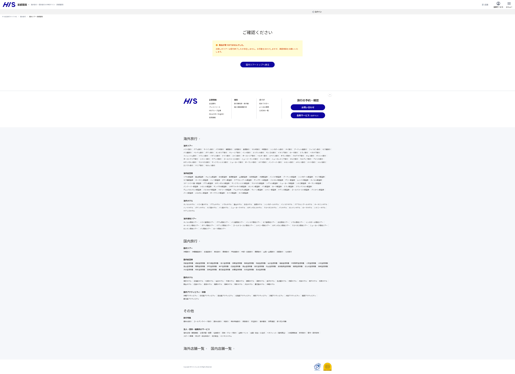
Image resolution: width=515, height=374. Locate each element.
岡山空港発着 (247, 266)
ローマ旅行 (294, 152)
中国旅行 (265, 149)
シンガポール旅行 (276, 149)
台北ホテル (248, 204)
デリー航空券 (290, 180)
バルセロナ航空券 (209, 190)
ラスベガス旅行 (204, 162)
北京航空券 (253, 177)
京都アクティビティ (276, 296)
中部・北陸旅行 (247, 252)
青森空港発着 (249, 263)
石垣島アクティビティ (207, 296)
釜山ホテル (238, 204)
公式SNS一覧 (264, 110)
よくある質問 (264, 107)
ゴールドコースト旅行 (232, 159)
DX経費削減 (292, 333)
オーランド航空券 (314, 183)
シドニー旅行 (205, 159)
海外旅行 (190, 138)
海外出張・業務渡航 (190, 333)
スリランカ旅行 (258, 152)
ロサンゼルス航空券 (222, 183)
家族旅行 (245, 321)
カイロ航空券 (243, 193)
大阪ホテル (303, 281)
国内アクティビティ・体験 (194, 292)
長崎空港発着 (323, 266)
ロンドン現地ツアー (190, 229)
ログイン (318, 11)
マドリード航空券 (224, 190)
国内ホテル (188, 277)
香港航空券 (233, 177)
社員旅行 (217, 333)
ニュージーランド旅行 (250, 159)
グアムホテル (215, 204)
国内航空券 (188, 259)
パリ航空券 (266, 186)
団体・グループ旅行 (229, 333)
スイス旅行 (236, 156)
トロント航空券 (205, 186)
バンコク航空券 (275, 177)
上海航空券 (243, 177)
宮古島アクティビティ (225, 296)
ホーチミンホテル (320, 204)
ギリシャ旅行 (321, 156)
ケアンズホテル (189, 211)
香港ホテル (258, 204)
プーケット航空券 (289, 177)
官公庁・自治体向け (202, 336)
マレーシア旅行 (234, 152)
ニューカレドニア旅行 (280, 159)
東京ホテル (187, 281)
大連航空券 (264, 177)
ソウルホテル (227, 204)
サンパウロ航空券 (220, 186)
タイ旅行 (288, 149)
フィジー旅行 (265, 159)
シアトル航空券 (272, 183)
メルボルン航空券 (201, 193)
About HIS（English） (217, 114)
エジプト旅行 (188, 165)
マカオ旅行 (256, 149)
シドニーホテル (319, 207)
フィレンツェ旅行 (189, 156)
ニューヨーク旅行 (236, 162)
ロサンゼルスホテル (254, 207)
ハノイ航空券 (215, 180)
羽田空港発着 (188, 263)
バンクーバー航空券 (190, 186)
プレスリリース (214, 107)
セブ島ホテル (212, 207)
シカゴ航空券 (301, 183)
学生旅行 (254, 321)
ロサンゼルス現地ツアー (281, 225)
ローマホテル (307, 207)
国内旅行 (190, 240)
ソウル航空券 (188, 177)
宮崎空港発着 (212, 269)
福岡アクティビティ (309, 296)
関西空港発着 (200, 266)
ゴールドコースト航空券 (300, 190)
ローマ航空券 (277, 186)
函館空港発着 (237, 263)
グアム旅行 (198, 149)
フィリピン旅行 (314, 149)
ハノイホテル (188, 207)
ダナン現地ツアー (208, 225)
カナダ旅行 (262, 162)
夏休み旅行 (218, 321)
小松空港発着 (323, 263)
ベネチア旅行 (315, 152)
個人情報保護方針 (240, 107)
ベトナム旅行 (198, 152)
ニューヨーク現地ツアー (319, 225)
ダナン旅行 (209, 152)
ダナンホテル (200, 207)
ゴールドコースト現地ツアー (243, 225)
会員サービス (498, 7)
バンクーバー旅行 (275, 162)
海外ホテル (188, 200)
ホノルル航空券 (316, 180)
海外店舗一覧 (193, 348)
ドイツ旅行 (226, 156)
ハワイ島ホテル (202, 204)
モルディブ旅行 (305, 159)
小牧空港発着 (311, 263)
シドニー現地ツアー (263, 225)
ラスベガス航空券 (257, 183)
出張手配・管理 (205, 333)
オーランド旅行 (250, 162)
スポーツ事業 (188, 336)
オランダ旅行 (285, 156)
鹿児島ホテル (259, 284)
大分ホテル (249, 284)
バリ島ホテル (224, 207)
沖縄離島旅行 (197, 252)
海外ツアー (188, 145)
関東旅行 (226, 252)
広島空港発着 (235, 266)
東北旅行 (217, 252)
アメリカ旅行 (318, 159)
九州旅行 (288, 252)
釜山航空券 (199, 177)
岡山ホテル (187, 284)
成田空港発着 (200, 263)
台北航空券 (223, 177)
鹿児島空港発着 (224, 269)
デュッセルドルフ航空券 (192, 190)
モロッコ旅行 (210, 165)
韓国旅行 (229, 149)
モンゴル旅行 (271, 152)
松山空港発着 (271, 266)
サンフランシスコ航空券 (240, 183)
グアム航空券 (208, 183)
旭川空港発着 (225, 263)
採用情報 (212, 117)
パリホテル (283, 207)
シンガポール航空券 (305, 177)
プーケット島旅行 (300, 149)
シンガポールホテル (271, 204)
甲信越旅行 (235, 252)
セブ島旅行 (326, 149)
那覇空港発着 (237, 269)
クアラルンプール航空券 (243, 180)
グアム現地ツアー (222, 222)
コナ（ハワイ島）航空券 (192, 183)
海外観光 (263, 321)
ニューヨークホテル (238, 207)
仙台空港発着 (272, 263)
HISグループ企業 (215, 110)
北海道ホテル (198, 281)
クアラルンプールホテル (303, 204)
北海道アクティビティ (243, 296)
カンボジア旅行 (221, 152)
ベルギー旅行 (262, 156)
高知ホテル (208, 284)
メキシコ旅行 (300, 162)
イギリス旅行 (215, 156)
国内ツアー (188, 248)
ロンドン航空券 (254, 186)
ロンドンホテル (294, 207)
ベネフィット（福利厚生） (276, 333)
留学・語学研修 (313, 333)
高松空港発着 (259, 266)
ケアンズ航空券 (283, 190)
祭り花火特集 (281, 321)
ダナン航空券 (227, 180)
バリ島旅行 (187, 152)
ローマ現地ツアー (219, 229)
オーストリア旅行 (248, 156)
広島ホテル (198, 284)
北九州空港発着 (310, 266)
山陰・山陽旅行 (269, 252)
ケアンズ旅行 (216, 159)
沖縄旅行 (186, 252)
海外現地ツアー (189, 218)
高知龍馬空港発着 (284, 266)
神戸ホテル (313, 281)
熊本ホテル (238, 284)
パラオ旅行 (220, 149)
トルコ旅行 (322, 162)
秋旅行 (226, 321)
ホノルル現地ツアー (190, 222)
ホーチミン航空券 (201, 180)
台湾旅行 (237, 149)
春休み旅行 (187, 321)
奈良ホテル (323, 281)
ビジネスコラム (226, 336)
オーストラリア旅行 (190, 159)
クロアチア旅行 (298, 156)
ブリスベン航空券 (317, 190)
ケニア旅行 (199, 165)
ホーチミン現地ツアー (191, 225)
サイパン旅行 (209, 149)
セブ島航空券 (188, 180)
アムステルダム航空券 (241, 190)
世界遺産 (271, 321)
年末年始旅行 (235, 321)
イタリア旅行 (283, 152)
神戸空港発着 (224, 266)
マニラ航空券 (320, 177)
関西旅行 (258, 252)
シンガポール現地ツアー (314, 222)
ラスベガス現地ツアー (300, 225)
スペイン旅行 (274, 156)
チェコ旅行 (310, 156)
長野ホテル (260, 281)
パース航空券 (188, 193)
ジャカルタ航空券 (276, 180)
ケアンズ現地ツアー (223, 225)
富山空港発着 (188, 266)
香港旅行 (246, 149)
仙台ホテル (220, 281)
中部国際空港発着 (297, 263)
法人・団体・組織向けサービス (196, 329)
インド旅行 (246, 152)
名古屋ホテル (281, 281)
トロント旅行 (288, 162)
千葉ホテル (230, 281)
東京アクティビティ (260, 296)
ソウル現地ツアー (297, 222)
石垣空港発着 (249, 269)
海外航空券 (188, 173)
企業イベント (243, 333)
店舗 (486, 4)
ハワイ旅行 (187, 149)
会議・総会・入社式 (257, 333)
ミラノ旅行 (304, 152)
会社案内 (212, 103)
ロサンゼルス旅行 (189, 162)
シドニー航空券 (270, 190)
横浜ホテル (240, 281)
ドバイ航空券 (231, 193)
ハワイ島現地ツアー (207, 222)
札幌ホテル (209, 281)
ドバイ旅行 (311, 162)
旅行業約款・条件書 (241, 103)
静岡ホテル (250, 281)
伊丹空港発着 (212, 266)
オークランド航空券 (217, 193)
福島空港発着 (284, 263)
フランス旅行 (203, 156)
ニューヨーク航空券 (287, 183)
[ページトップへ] (330, 94)
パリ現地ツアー (205, 229)
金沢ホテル (271, 281)
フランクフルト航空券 (304, 186)
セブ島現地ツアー (269, 222)
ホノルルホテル (189, 204)
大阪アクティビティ (293, 296)
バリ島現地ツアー (237, 222)
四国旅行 (280, 252)
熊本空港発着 (200, 269)
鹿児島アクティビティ (191, 299)
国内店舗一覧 (221, 348)
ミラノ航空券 (288, 186)
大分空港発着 (188, 269)
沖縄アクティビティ (190, 296)
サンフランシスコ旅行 (220, 162)
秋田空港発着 (261, 263)
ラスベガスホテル (270, 207)
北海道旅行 (208, 252)
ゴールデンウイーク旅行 (202, 321)
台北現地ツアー (283, 222)
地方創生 (215, 336)
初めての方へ (264, 103)
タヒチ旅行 (294, 159)
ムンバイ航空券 (302, 180)
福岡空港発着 (298, 266)
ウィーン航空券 (257, 190)
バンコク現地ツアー (253, 222)
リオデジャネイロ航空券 (237, 186)
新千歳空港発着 (212, 263)
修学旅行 (302, 333)
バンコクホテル (286, 204)
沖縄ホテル (271, 284)
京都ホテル (293, 281)
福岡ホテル (218, 284)
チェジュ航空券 (211, 177)
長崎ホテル (228, 284)
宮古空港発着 (261, 269)
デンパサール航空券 (261, 180)
